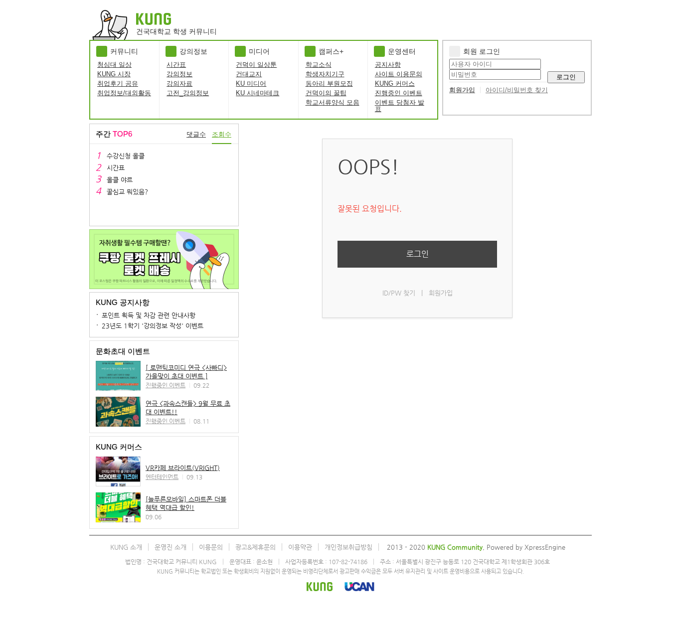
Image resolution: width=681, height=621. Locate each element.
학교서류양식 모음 (332, 102)
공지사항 (388, 64)
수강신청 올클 (126, 155)
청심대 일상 (114, 64)
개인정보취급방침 (348, 547)
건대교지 (249, 74)
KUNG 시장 (114, 74)
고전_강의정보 (188, 93)
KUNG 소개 (126, 547)
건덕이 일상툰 (256, 64)
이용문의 (211, 547)
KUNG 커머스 (395, 83)
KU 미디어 (251, 83)
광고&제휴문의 (255, 547)
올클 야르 (120, 179)
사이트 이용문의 (398, 74)
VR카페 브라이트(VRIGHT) (183, 467)
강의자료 (179, 83)
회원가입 (462, 90)
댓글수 (196, 134)
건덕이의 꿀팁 (326, 93)
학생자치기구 (325, 74)
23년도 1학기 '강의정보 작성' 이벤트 (152, 325)
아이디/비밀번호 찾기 (517, 90)
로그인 (566, 77)
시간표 (176, 64)
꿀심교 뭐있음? (127, 191)
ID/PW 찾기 (398, 293)
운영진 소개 (170, 547)
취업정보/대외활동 (124, 93)
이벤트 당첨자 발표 (399, 106)
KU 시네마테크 (257, 93)
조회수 (221, 134)
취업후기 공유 (117, 83)
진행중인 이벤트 (398, 93)
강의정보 (179, 74)
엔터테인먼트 (162, 476)
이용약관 (300, 547)
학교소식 (319, 64)
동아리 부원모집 (329, 83)
